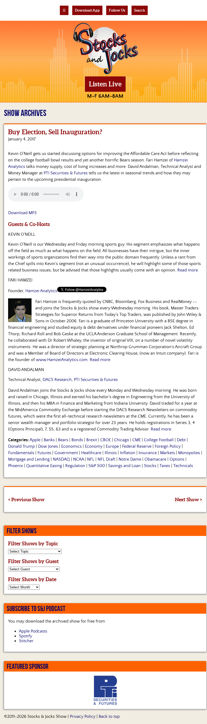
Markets (167, 452)
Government (66, 452)
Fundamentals (21, 452)
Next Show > (188, 499)
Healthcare (91, 452)
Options (177, 459)
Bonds (77, 439)
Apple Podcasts (33, 631)
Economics (71, 446)
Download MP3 (22, 212)
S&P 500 (96, 465)
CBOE (105, 439)
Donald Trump (21, 446)
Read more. (188, 270)
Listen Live (105, 84)
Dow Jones (48, 446)
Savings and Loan (124, 465)
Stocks (150, 465)
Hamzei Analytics (41, 290)
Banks (49, 439)
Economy (93, 446)
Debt (181, 439)
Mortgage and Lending (29, 459)
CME (136, 439)
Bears (63, 439)
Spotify (25, 636)
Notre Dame (130, 459)
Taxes (165, 465)
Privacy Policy (82, 716)
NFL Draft (106, 459)
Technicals (183, 465)
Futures (44, 452)
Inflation (127, 452)
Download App (87, 10)
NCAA (78, 459)
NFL (90, 459)
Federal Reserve (136, 446)
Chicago (121, 439)
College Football (159, 439)
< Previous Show (26, 499)
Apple (35, 439)
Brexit (91, 439)
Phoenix (15, 465)
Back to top (109, 716)
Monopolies (189, 452)
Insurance (148, 452)
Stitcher (26, 640)
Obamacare (155, 459)
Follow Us (117, 10)
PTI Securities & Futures (66, 173)
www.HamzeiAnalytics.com (62, 359)
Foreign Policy (168, 446)
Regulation (75, 465)
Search (139, 10)
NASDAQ (61, 459)
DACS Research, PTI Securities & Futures (80, 379)
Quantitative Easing (44, 465)
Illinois (111, 452)
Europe (112, 446)
